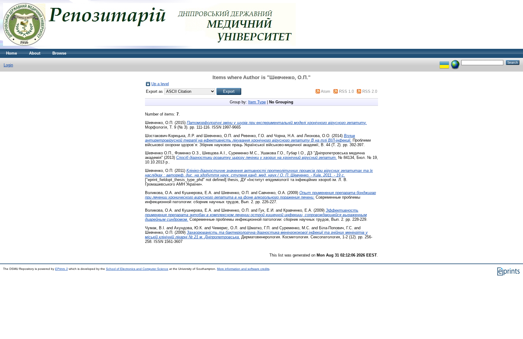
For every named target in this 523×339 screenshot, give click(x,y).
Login (8, 65)
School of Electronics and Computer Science (137, 268)
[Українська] (444, 62)
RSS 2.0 (369, 91)
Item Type (257, 102)
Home (11, 53)
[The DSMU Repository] (149, 47)
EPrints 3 (61, 268)
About (34, 53)
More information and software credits (243, 268)
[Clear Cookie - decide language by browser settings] (455, 62)
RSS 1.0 (346, 91)
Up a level (160, 84)
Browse (59, 53)
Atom (325, 91)
